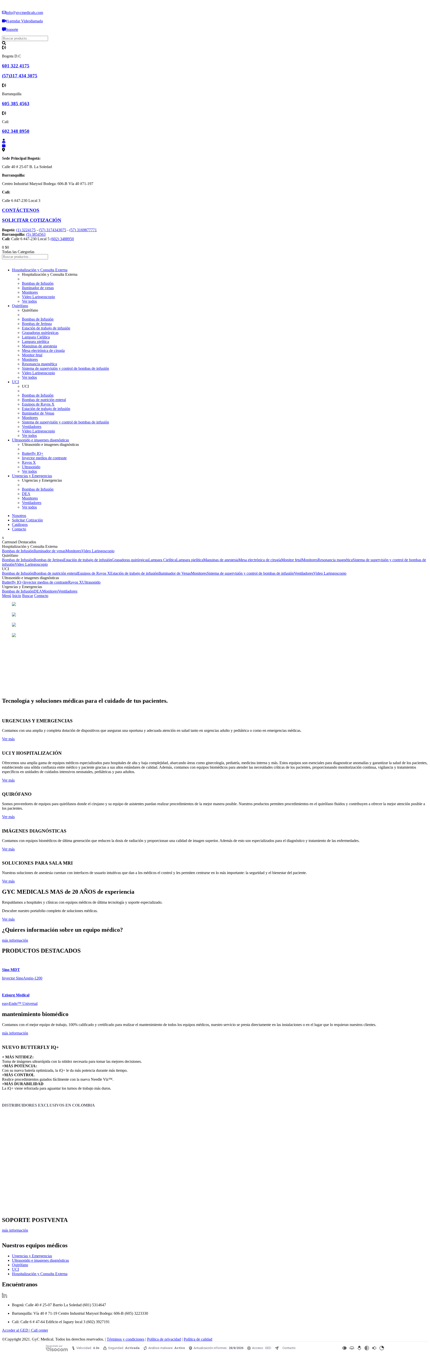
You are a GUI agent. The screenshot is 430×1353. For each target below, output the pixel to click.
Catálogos (20, 524)
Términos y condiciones (125, 1339)
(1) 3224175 (26, 230)
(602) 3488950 (62, 239)
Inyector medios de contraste (44, 458)
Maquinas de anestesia (39, 346)
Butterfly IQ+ (32, 453)
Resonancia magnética (39, 364)
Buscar (27, 596)
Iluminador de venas (38, 288)
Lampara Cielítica (36, 337)
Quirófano (20, 306)
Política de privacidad (164, 1339)
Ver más (8, 739)
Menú (6, 596)
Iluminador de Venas (38, 413)
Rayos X (29, 462)
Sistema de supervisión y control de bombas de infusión (65, 368)
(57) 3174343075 (52, 230)
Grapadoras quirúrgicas (40, 332)
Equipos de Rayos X (38, 404)
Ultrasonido (31, 467)
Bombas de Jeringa (37, 324)
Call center (39, 1330)
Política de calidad (198, 1339)
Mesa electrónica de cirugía (43, 350)
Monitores (30, 292)
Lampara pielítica (35, 341)
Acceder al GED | (16, 1330)
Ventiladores (31, 426)
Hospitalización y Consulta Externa (39, 270)
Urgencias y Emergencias (32, 476)
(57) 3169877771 (83, 230)
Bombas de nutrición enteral (44, 400)
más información (15, 940)
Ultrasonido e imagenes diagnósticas (40, 440)
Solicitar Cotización (27, 520)
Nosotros (19, 515)
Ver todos (29, 301)
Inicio (16, 596)
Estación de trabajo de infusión (46, 328)
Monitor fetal (32, 355)
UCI (15, 382)
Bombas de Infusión (38, 283)
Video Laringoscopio (38, 297)
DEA (26, 494)
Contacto (19, 529)
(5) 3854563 (36, 234)
